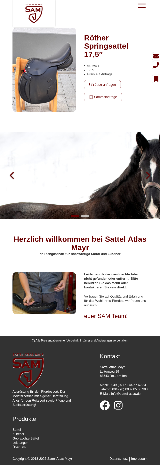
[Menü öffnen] (142, 6)
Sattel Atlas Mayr (59, 459)
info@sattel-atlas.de (125, 394)
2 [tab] (85, 216)
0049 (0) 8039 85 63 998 (130, 389)
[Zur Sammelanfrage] (156, 79)
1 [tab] (75, 216)
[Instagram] (118, 405)
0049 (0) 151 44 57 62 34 (128, 385)
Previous (12, 176)
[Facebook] (105, 405)
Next (147, 176)
